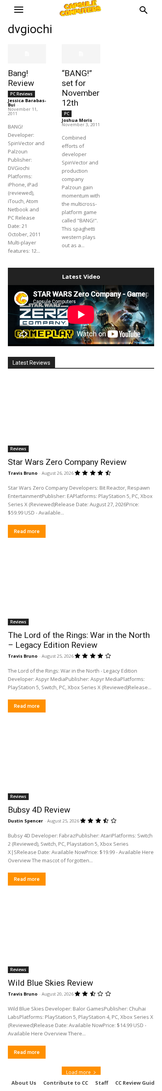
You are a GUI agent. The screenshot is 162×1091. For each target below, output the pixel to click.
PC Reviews (21, 94)
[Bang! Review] (27, 53)
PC (66, 113)
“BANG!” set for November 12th (80, 88)
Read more (27, 531)
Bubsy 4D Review (39, 810)
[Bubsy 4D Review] (81, 763)
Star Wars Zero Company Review (67, 462)
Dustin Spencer (25, 821)
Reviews (18, 448)
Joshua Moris (77, 120)
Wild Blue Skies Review (50, 983)
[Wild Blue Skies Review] (81, 936)
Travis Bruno (22, 473)
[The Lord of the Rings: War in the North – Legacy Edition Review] (81, 588)
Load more (78, 1072)
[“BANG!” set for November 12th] (81, 53)
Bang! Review (21, 78)
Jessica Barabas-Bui (27, 102)
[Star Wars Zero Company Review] (81, 415)
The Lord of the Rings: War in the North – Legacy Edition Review (79, 640)
